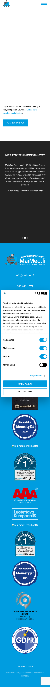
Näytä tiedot (35, 376)
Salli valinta (25, 392)
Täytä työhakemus (15, 123)
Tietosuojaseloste (25, 667)
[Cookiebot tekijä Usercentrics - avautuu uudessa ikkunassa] (35, 293)
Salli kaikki (25, 384)
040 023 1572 (25, 286)
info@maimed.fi (25, 275)
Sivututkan (39, 672)
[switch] (43, 348)
